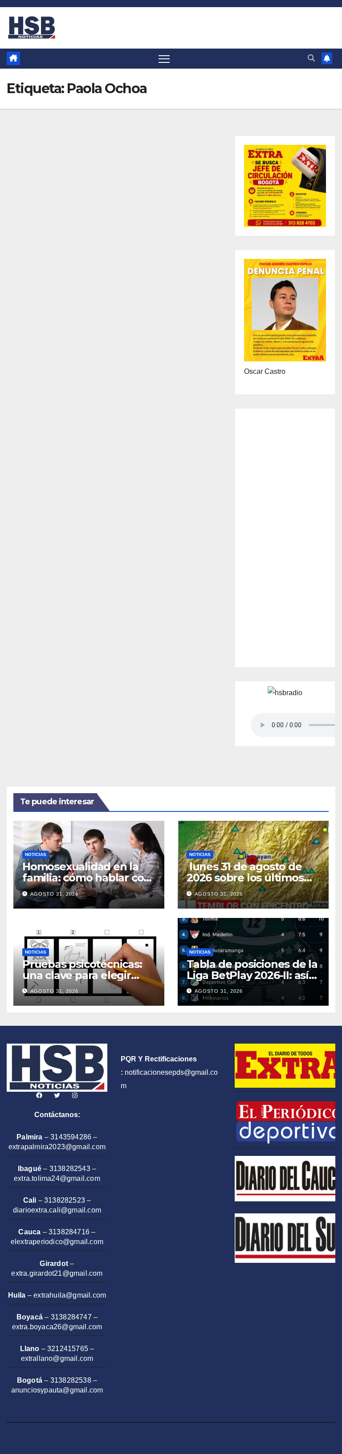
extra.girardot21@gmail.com (56, 1273)
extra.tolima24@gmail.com (57, 1178)
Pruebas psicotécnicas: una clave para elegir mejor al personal (82, 975)
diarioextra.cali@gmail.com (57, 1210)
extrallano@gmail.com (57, 1358)
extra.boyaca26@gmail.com (57, 1327)
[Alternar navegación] (164, 59)
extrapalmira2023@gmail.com (57, 1147)
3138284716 (69, 1232)
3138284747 (71, 1317)
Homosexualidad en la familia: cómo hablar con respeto (86, 877)
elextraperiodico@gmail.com (57, 1241)
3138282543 (69, 1168)
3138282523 (64, 1200)
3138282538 (70, 1380)
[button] (311, 58)
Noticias (35, 854)
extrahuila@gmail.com (69, 1295)
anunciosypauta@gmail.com (57, 1390)
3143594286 (70, 1137)
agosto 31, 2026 (54, 894)
